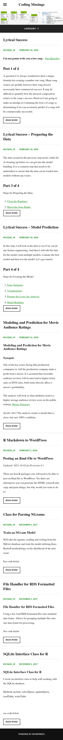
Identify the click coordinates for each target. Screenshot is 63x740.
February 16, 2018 (28, 337)
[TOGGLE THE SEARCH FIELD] (58, 5)
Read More (12, 120)
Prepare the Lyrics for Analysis (23, 296)
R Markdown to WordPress (25, 440)
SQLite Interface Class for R (25, 654)
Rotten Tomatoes (21, 404)
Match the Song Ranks (19, 207)
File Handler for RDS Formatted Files (29, 586)
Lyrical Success (15, 39)
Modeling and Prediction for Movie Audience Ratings (31, 325)
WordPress (38, 734)
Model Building (15, 302)
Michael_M (9, 50)
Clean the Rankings (17, 201)
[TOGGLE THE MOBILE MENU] (5, 5)
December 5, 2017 (28, 599)
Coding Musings (32, 4)
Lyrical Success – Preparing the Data (28, 136)
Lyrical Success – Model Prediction (30, 227)
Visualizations (14, 290)
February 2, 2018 (28, 450)
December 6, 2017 (28, 525)
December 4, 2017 (28, 664)
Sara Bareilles (52, 58)
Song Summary (15, 285)
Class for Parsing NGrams (24, 514)
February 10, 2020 (28, 50)
